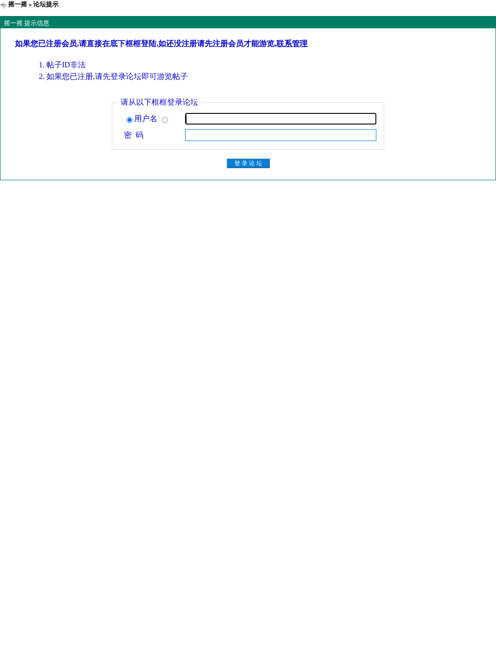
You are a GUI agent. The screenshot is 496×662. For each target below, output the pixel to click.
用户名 (146, 118)
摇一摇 (17, 4)
